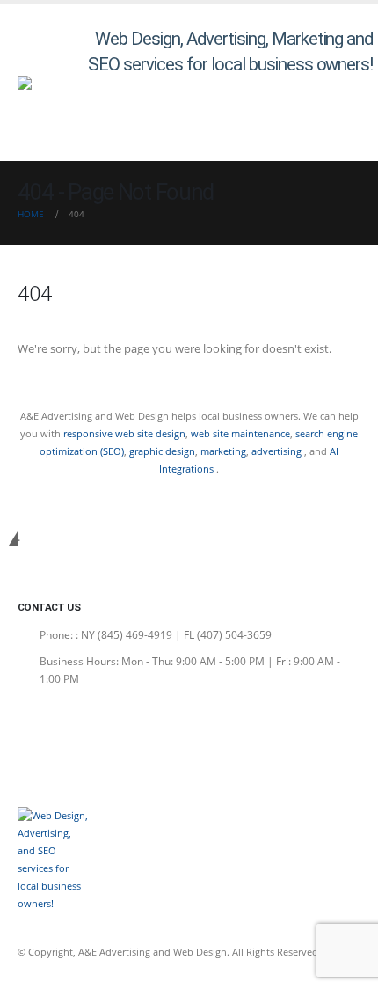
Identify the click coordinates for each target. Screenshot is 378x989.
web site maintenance (240, 433)
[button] (357, 121)
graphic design (162, 451)
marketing (223, 451)
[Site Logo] (53, 83)
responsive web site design (124, 433)
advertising (277, 451)
